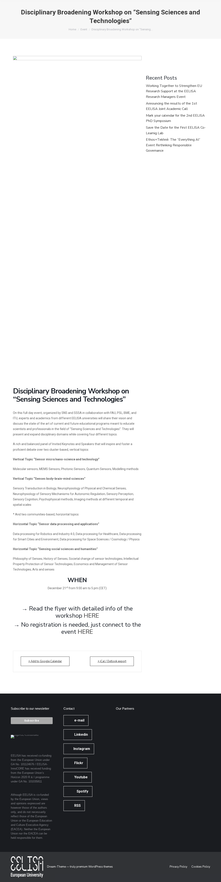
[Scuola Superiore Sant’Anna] (141, 724)
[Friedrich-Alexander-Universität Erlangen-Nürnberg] (124, 741)
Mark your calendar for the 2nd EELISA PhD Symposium (175, 118)
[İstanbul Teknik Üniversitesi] (124, 790)
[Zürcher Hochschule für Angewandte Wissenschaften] (124, 757)
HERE (90, 616)
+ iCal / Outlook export (112, 661)
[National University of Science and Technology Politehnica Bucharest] (124, 724)
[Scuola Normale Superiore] (141, 741)
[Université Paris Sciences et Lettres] (124, 774)
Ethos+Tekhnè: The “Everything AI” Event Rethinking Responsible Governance (173, 145)
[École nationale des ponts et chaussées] (141, 757)
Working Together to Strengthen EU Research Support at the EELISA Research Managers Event (174, 91)
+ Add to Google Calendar (45, 661)
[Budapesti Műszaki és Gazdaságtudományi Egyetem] (141, 774)
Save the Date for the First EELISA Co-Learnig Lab (176, 130)
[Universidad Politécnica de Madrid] (141, 790)
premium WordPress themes (94, 867)
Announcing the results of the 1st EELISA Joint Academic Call (171, 106)
